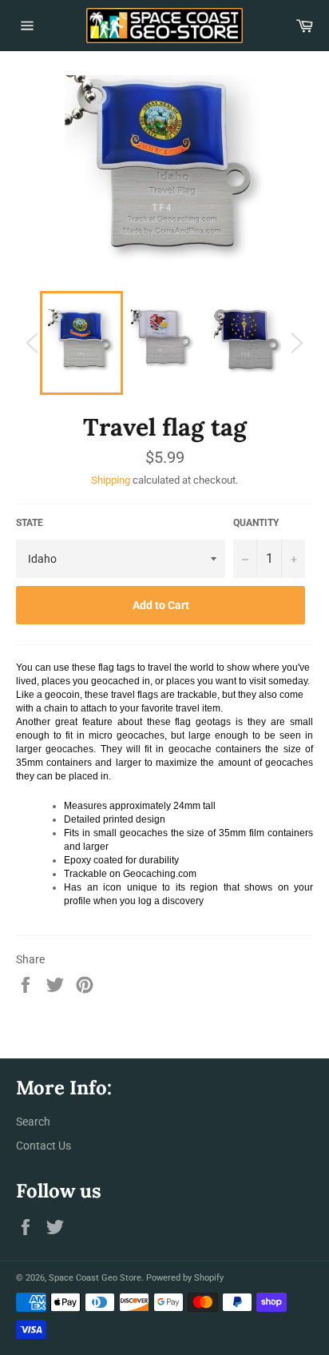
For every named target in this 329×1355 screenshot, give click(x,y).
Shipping (110, 480)
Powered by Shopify (185, 1278)
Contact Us (43, 1145)
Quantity (256, 522)
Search (33, 1121)
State (29, 522)
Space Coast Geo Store (95, 1278)
